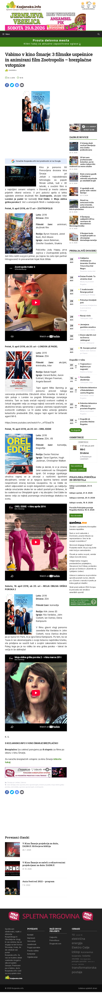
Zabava (23, 782)
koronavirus (87, 952)
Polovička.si (54, 940)
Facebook (7, 85)
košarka (86, 955)
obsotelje (75, 959)
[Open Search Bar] (98, 34)
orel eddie (15, 787)
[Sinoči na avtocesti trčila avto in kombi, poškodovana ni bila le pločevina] (73, 203)
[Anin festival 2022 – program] (12, 894)
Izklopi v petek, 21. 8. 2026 (81, 493)
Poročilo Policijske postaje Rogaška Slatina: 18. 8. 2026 (81, 509)
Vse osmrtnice (76, 466)
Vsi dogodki (75, 430)
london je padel (45, 785)
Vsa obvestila (76, 515)
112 (73, 934)
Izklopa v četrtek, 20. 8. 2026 (82, 498)
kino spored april (32, 785)
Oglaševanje (32, 957)
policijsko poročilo (79, 961)
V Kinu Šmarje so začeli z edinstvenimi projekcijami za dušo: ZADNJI (43, 864)
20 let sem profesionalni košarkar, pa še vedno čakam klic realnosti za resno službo (82, 162)
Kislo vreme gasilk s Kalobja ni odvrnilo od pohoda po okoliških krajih (88, 177)
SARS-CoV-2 (91, 961)
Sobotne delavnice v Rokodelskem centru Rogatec (88, 390)
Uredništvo (13, 70)
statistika (81, 964)
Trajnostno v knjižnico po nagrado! (85, 366)
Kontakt (30, 935)
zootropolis (39, 787)
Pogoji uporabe (33, 947)
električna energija (78, 941)
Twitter (12, 85)
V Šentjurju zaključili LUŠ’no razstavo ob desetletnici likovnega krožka (81, 221)
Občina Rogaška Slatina (85, 959)
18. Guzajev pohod (88, 348)
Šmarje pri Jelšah (13, 782)
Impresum (31, 938)
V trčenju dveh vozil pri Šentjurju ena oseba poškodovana (87, 146)
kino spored (20, 785)
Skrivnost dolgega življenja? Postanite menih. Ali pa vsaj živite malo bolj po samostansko (82, 547)
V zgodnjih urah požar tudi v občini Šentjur (88, 190)
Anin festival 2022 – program (38, 881)
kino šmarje (11, 785)
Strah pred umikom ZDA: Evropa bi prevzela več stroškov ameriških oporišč (82, 589)
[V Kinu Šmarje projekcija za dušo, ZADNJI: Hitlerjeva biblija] (12, 856)
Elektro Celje (80, 947)
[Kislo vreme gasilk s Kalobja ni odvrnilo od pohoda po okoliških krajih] (73, 177)
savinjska (74, 964)
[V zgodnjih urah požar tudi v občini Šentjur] (73, 191)
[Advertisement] (36, 144)
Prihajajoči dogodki (82, 250)
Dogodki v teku (77, 359)
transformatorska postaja (84, 970)
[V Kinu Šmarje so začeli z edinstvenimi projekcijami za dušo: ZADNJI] (12, 875)
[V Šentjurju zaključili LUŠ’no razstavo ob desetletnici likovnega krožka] (73, 220)
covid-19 (79, 935)
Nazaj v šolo (85, 316)
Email (22, 85)
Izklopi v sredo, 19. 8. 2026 (81, 503)
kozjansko (76, 956)
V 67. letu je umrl (87, 446)
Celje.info (53, 937)
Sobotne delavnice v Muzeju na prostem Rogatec (88, 405)
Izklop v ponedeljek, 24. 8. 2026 (80, 487)
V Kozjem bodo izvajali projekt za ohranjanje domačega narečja (88, 236)
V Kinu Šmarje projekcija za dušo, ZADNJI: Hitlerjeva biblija (40, 845)
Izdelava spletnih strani (87, 988)
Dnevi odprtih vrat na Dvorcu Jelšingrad (88, 337)
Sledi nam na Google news (17, 85)
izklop (76, 952)
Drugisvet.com (55, 944)
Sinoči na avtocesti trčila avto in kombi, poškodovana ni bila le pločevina (81, 204)
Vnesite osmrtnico (78, 470)
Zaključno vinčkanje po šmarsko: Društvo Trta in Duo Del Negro (88, 263)
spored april (29, 787)
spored (22, 787)
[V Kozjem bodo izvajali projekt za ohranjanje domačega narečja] (73, 236)
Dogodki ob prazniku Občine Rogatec (87, 421)
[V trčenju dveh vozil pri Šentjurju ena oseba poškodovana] (73, 146)
